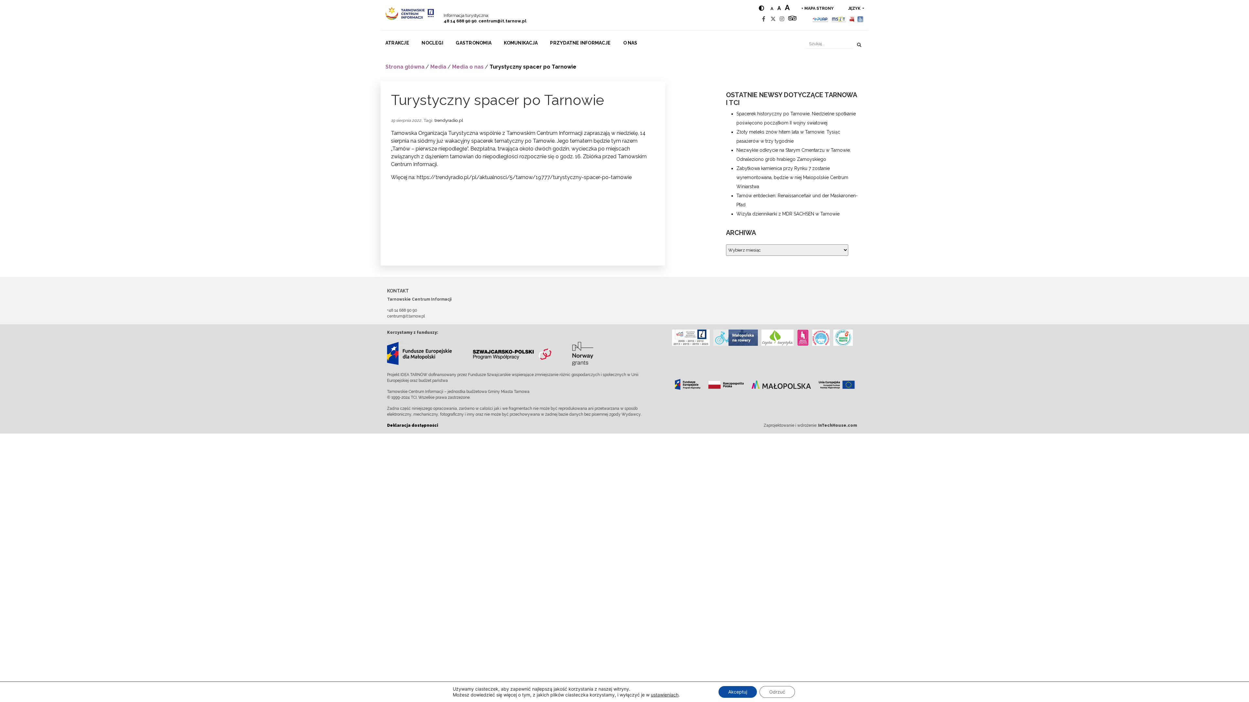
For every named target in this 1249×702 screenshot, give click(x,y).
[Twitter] (773, 19)
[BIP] (852, 19)
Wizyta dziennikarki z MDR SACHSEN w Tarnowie (787, 213)
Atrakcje (397, 43)
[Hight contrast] (761, 8)
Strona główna (404, 67)
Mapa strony (819, 8)
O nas (630, 43)
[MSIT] (838, 19)
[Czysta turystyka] (777, 338)
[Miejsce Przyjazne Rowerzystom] (735, 338)
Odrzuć (777, 692)
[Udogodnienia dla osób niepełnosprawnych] (860, 19)
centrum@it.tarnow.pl (502, 21)
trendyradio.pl (449, 120)
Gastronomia (473, 43)
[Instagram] (782, 19)
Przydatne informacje (580, 43)
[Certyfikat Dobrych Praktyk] (843, 338)
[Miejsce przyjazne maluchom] (821, 338)
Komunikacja (521, 43)
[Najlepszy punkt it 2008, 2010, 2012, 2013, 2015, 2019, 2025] (691, 338)
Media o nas (468, 67)
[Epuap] (820, 19)
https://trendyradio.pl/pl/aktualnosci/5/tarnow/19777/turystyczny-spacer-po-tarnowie (524, 177)
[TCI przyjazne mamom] (803, 338)
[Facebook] (763, 19)
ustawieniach (664, 694)
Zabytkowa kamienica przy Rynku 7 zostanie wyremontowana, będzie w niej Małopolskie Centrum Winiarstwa (792, 177)
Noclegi (432, 43)
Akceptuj (737, 692)
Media (438, 67)
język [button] (854, 8)
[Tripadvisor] (792, 19)
